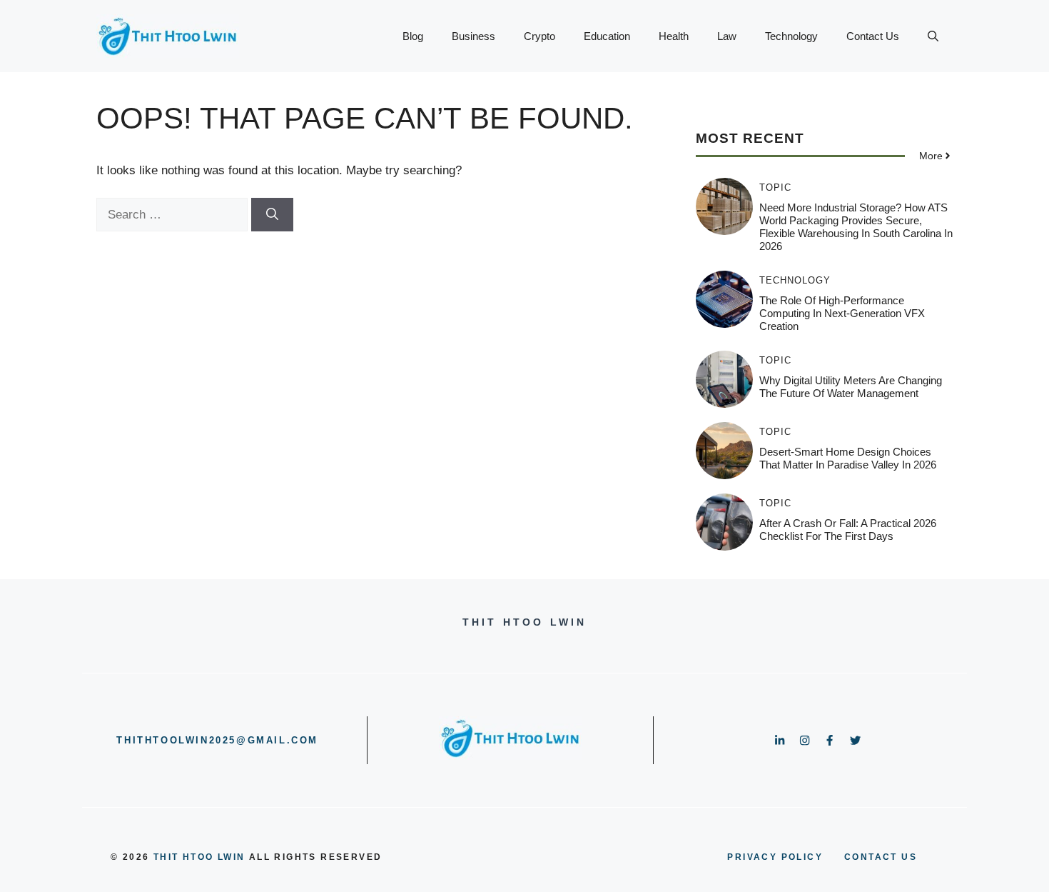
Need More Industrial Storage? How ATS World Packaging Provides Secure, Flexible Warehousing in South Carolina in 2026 (856, 226)
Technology (791, 36)
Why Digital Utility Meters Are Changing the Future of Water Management (850, 386)
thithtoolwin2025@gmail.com (217, 740)
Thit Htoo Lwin (199, 857)
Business (473, 36)
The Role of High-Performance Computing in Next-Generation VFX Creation (842, 313)
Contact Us (872, 36)
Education (607, 36)
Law (726, 36)
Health (674, 36)
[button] (933, 36)
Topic (775, 187)
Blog (412, 36)
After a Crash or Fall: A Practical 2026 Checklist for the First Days (847, 529)
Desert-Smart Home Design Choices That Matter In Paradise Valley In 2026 (847, 458)
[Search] (272, 215)
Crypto (539, 36)
